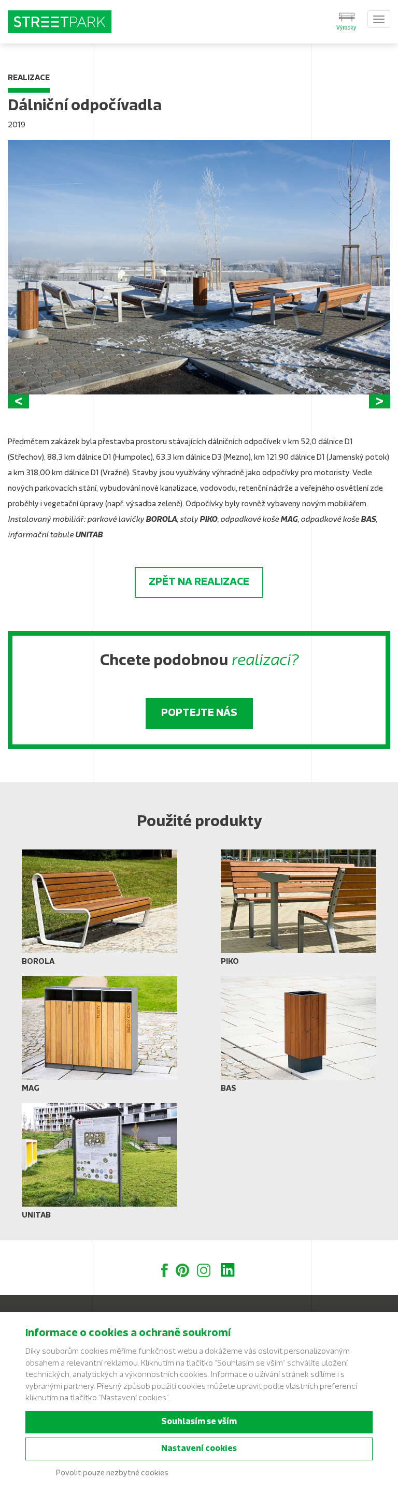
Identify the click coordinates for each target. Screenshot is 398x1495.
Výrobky (346, 28)
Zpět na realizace (199, 582)
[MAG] (99, 1038)
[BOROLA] (99, 911)
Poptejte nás (199, 713)
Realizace (29, 78)
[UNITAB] (99, 1165)
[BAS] (298, 1038)
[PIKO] (298, 911)
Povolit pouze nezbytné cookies (112, 1473)
